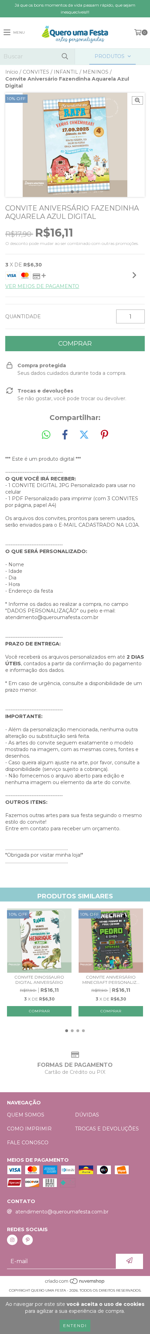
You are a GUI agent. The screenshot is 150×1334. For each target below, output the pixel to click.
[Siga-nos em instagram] (12, 1240)
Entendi (75, 1325)
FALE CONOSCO (27, 1142)
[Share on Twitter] (84, 435)
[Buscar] (65, 56)
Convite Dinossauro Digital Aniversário (39, 979)
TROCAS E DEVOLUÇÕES (107, 1129)
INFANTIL (66, 72)
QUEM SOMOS (25, 1115)
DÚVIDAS (87, 1115)
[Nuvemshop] (75, 1283)
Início (11, 72)
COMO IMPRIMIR (29, 1129)
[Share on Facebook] (65, 435)
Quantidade (23, 316)
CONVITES (36, 72)
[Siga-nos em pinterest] (27, 1240)
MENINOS (95, 72)
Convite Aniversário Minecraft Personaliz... (111, 979)
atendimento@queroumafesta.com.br (61, 1212)
